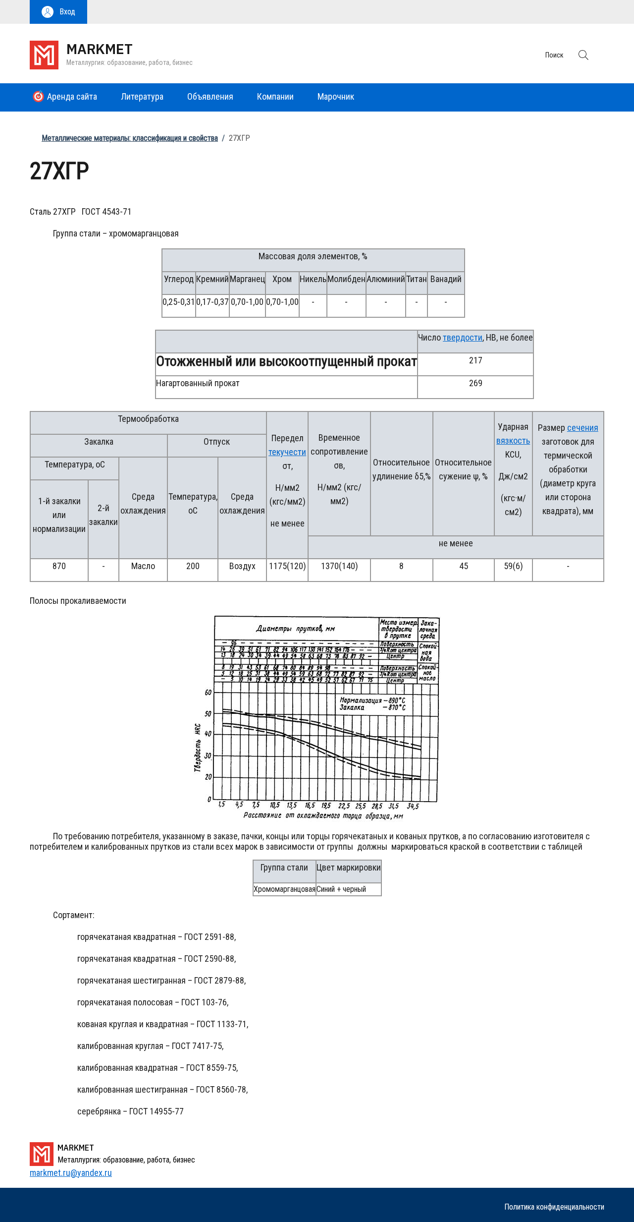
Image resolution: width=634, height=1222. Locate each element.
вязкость (513, 440)
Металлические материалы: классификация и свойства (130, 138)
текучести (287, 452)
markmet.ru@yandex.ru (71, 1172)
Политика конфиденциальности (554, 1207)
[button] (58, 12)
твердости (462, 337)
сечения (582, 427)
